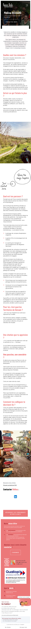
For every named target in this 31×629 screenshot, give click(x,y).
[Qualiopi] (15, 576)
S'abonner (15, 552)
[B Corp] (6, 562)
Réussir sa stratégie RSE (10, 485)
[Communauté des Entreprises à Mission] (19, 562)
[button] (27, 5)
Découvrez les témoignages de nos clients (15, 513)
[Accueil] (8, 5)
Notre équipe (16, 10)
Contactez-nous (11, 22)
